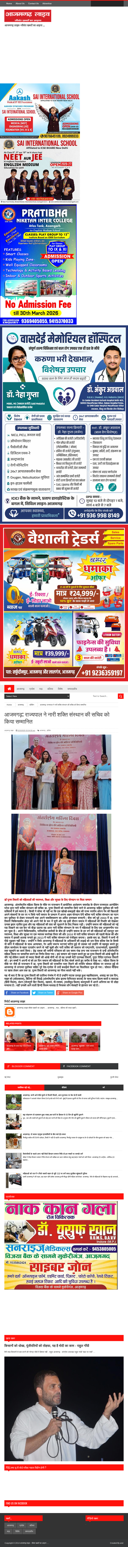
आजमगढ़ (21, 689)
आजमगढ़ (42, 730)
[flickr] (107, 4)
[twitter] (100, 4)
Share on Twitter (45, 992)
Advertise (47, 3)
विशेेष (17, 1531)
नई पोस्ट (7, 1077)
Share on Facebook (20, 992)
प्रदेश (31, 689)
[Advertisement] (66, 57)
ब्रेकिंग (49, 730)
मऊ (41, 689)
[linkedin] (114, 4)
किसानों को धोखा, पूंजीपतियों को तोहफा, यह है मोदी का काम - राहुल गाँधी (46, 1345)
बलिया (50, 689)
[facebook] (94, 4)
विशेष (60, 689)
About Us (20, 3)
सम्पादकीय (72, 689)
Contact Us (33, 3)
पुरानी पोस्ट (114, 1077)
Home (9, 3)
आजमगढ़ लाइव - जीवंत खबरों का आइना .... (34, 1543)
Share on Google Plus (72, 992)
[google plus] (120, 4)
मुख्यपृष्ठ (60, 1077)
